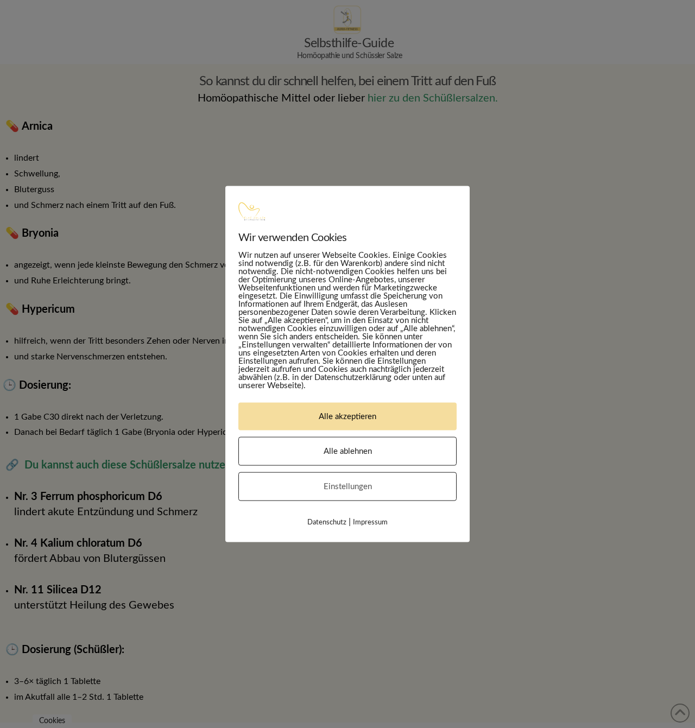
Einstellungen (348, 486)
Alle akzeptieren (347, 416)
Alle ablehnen (348, 451)
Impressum (370, 522)
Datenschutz (326, 522)
